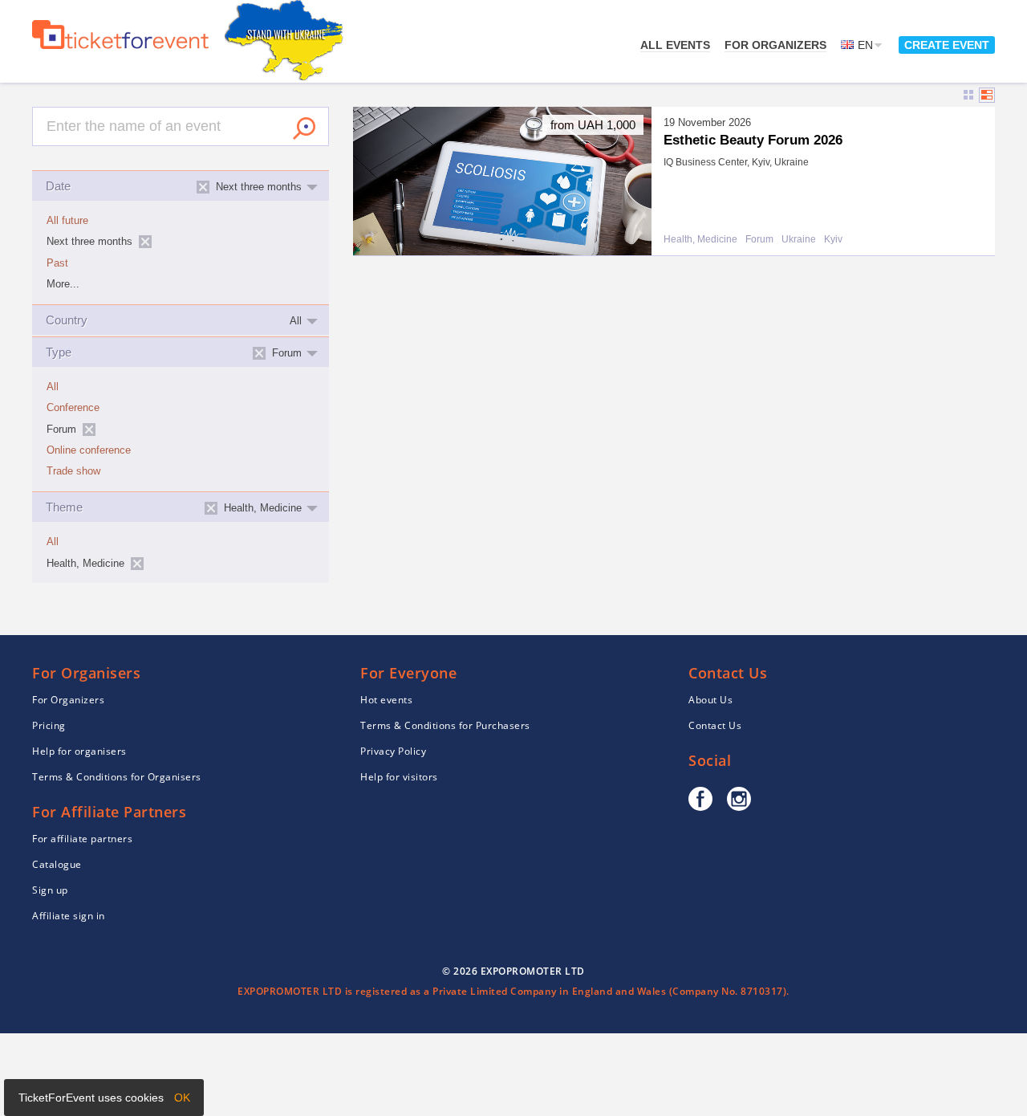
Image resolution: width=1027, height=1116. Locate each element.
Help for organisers (79, 751)
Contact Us (714, 725)
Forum (759, 239)
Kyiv (833, 239)
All (53, 387)
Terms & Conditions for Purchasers (445, 725)
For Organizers (775, 45)
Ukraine (798, 239)
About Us (710, 700)
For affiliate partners (82, 838)
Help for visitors (399, 777)
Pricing (49, 725)
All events (675, 45)
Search (304, 128)
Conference (73, 407)
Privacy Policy (393, 751)
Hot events (386, 700)
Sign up (50, 890)
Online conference (89, 450)
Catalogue (57, 864)
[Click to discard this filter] (145, 241)
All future (67, 220)
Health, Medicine (700, 239)
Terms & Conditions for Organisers (116, 777)
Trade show (73, 471)
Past (57, 263)
